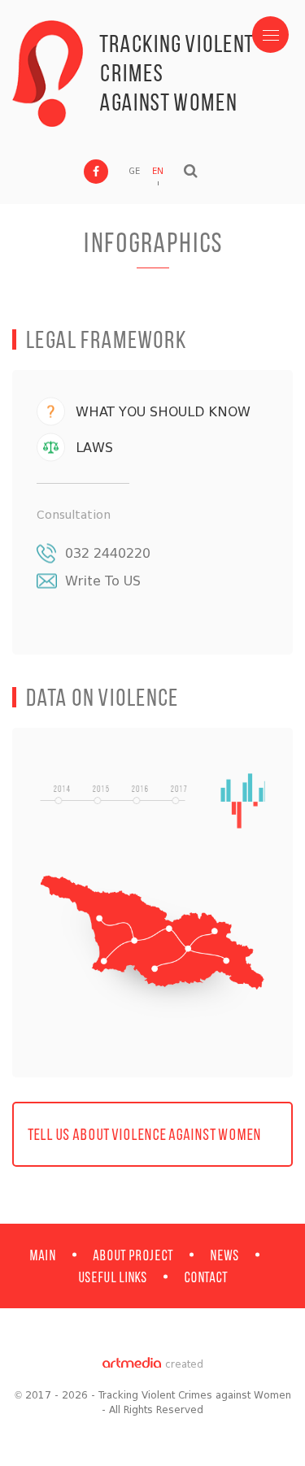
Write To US (103, 581)
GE (134, 171)
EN (157, 171)
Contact (206, 1277)
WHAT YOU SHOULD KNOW (163, 412)
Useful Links (112, 1277)
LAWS (94, 447)
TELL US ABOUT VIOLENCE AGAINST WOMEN (144, 1133)
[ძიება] (191, 171)
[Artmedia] (131, 1364)
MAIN (42, 1255)
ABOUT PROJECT (133, 1255)
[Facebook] (96, 171)
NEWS (224, 1255)
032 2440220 (107, 553)
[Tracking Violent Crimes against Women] (47, 73)
